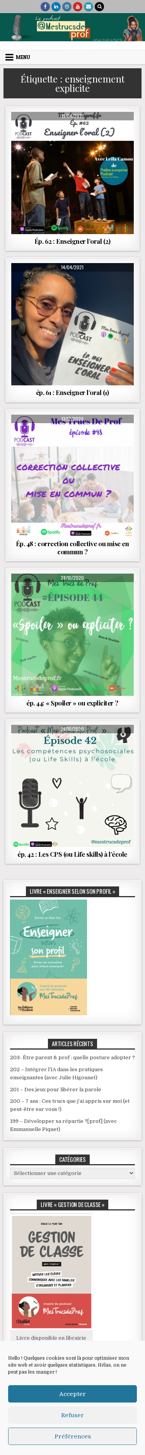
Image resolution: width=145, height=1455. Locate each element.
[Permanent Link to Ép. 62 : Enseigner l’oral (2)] (72, 173)
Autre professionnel (71, 130)
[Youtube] (77, 6)
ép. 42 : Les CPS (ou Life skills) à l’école (72, 854)
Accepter (72, 1394)
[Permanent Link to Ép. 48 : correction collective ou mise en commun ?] (72, 476)
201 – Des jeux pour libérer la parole (55, 1089)
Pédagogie (72, 441)
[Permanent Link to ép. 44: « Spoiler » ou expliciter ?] (72, 635)
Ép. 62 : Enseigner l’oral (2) (72, 241)
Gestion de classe (101, 433)
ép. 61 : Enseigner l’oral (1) (72, 392)
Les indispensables (58, 600)
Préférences (73, 1436)
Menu (23, 57)
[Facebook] (45, 6)
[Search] (99, 6)
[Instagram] (67, 6)
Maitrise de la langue (72, 155)
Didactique (44, 282)
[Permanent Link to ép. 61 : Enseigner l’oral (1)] (72, 324)
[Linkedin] (56, 6)
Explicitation (41, 592)
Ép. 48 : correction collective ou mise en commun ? (72, 547)
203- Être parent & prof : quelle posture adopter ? (72, 1057)
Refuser (72, 1415)
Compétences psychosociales (71, 138)
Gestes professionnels (47, 433)
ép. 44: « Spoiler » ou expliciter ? (72, 703)
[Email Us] (88, 6)
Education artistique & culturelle (71, 146)
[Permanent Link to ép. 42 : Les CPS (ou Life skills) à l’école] (72, 786)
